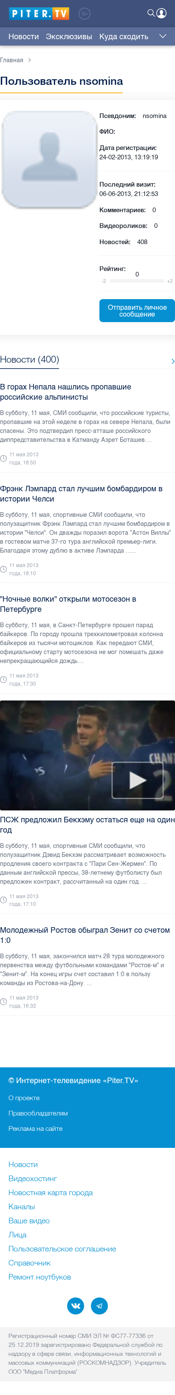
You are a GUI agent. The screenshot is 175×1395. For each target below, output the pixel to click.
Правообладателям (38, 1113)
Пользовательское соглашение (62, 1249)
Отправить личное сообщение (137, 310)
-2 (104, 281)
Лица (17, 1235)
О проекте (24, 1097)
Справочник (29, 1263)
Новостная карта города (50, 1193)
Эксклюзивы (69, 36)
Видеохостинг (32, 1179)
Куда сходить (123, 36)
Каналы (21, 1207)
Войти (161, 13)
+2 (170, 281)
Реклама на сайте (35, 1128)
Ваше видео (29, 1221)
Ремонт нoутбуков (39, 1277)
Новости (23, 36)
